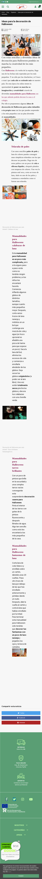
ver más (13, 859)
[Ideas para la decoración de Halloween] (21, 45)
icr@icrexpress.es (34, 1)
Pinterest (22, 722)
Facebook (21, 718)
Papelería (5, 30)
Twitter (22, 713)
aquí (9, 871)
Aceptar (21, 876)
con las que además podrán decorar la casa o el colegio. (20, 97)
